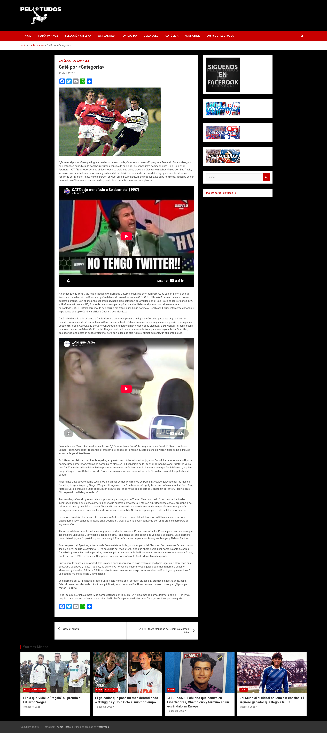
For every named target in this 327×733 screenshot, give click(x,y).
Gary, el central (71, 628)
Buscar (266, 177)
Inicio (28, 35)
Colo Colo (151, 35)
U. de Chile (192, 35)
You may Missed (35, 647)
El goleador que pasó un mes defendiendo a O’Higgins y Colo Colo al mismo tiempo (126, 700)
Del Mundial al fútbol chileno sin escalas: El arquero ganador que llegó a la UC (271, 700)
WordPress (102, 726)
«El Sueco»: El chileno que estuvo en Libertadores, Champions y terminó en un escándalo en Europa (198, 702)
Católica (171, 35)
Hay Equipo (129, 35)
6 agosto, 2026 (247, 706)
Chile (99, 690)
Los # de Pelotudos (220, 35)
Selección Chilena (78, 35)
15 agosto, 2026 (103, 706)
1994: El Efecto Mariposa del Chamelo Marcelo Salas (163, 630)
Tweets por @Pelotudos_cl (221, 192)
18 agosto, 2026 (31, 706)
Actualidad (106, 35)
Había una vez (48, 35)
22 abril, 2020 (66, 73)
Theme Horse (63, 726)
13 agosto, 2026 (175, 711)
